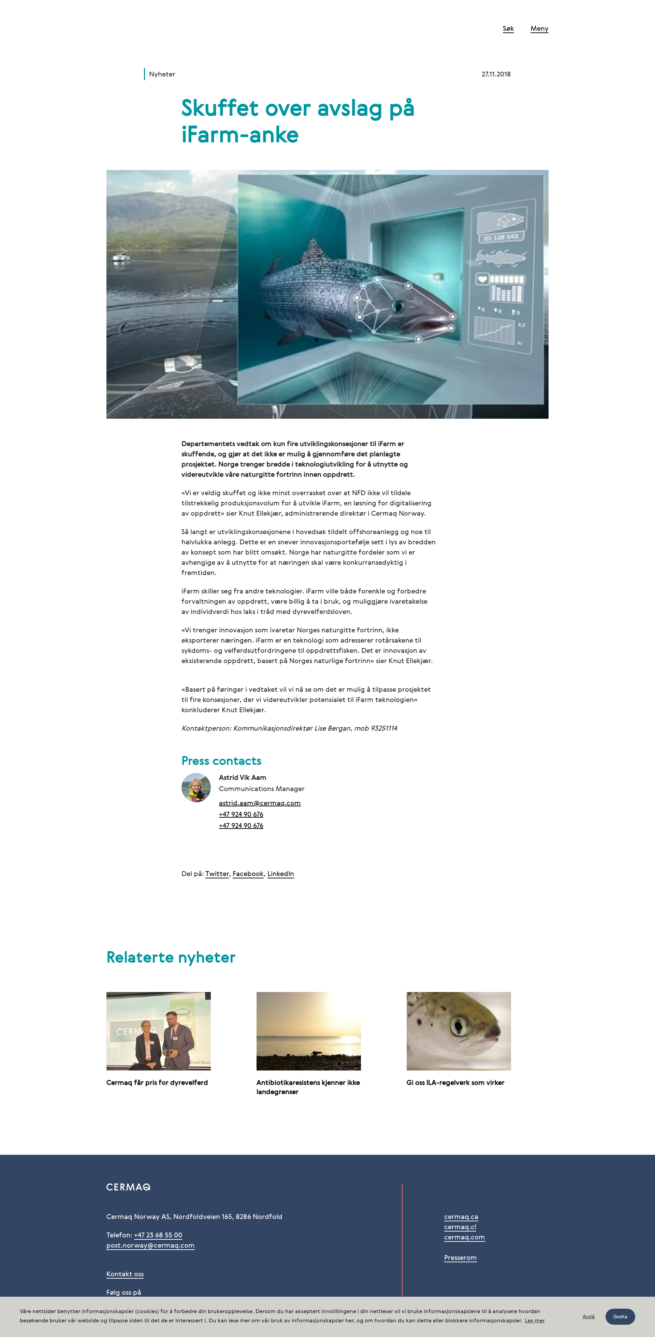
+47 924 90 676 (241, 814)
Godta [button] (620, 1316)
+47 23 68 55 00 (158, 1235)
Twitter (217, 874)
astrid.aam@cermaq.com (260, 803)
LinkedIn (280, 874)
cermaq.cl (460, 1227)
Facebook (248, 874)
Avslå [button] (589, 1316)
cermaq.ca (461, 1217)
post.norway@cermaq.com (150, 1245)
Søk (508, 29)
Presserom (460, 1258)
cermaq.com (464, 1237)
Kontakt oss (125, 1274)
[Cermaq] (139, 30)
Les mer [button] (535, 1321)
